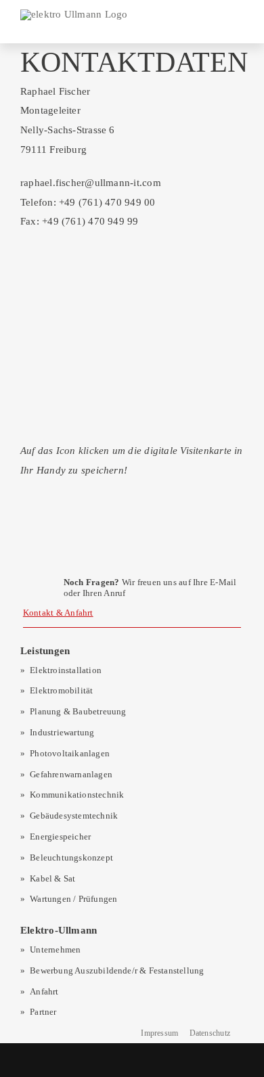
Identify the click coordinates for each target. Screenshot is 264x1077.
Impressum (159, 1033)
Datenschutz (210, 1033)
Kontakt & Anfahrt (58, 613)
